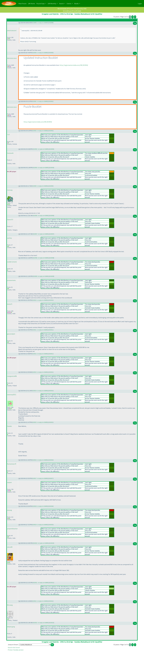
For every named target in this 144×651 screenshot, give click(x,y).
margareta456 (12, 376)
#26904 (52, 167)
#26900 (51, 52)
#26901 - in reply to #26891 (40, 101)
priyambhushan (12, 529)
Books (76, 4)
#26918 (51, 506)
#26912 (51, 354)
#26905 (51, 186)
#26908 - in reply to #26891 (40, 258)
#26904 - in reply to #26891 (40, 167)
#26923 (52, 622)
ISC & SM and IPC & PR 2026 (72, 11)
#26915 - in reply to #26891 (40, 422)
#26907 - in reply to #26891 (40, 234)
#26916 (51, 460)
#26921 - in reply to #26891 (40, 582)
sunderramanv (12, 262)
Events (69, 4)
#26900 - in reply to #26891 (40, 52)
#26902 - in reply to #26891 (40, 131)
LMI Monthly (52, 4)
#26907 (52, 234)
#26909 (52, 276)
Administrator (12, 58)
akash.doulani (11, 30)
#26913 (51, 372)
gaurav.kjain (11, 334)
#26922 (51, 601)
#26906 (52, 215)
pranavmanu (11, 280)
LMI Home (32, 3)
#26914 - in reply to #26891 (40, 391)
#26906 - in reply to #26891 (40, 215)
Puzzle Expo (40, 4)
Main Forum (23, 3)
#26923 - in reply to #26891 (40, 622)
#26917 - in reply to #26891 (40, 478)
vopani (9, 482)
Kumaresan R (11, 464)
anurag (9, 510)
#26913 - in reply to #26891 (40, 372)
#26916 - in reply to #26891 (40, 460)
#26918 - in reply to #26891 (40, 506)
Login (140, 4)
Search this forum (14, 647)
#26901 (51, 101)
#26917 (51, 478)
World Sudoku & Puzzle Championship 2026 (72, 9)
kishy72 (9, 304)
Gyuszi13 (10, 219)
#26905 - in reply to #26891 (40, 186)
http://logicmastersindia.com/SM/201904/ (74, 65)
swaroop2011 (11, 395)
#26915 (51, 422)
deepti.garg (11, 627)
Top (135, 23)
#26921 (52, 582)
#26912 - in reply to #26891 (40, 354)
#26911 (51, 330)
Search (61, 4)
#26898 (51, 23)
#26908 (52, 258)
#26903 (52, 149)
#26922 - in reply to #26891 (40, 601)
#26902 (51, 131)
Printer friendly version (15, 650)
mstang (9, 190)
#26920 (52, 543)
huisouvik (10, 153)
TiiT (8, 135)
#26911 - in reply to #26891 (40, 330)
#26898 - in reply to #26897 (40, 23)
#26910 (51, 300)
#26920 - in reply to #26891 (40, 543)
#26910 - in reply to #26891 (40, 300)
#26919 (51, 524)
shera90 (9, 547)
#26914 (51, 391)
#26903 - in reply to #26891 (40, 149)
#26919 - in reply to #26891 (40, 524)
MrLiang (10, 605)
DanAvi (9, 426)
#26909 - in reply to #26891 (40, 276)
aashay (9, 238)
